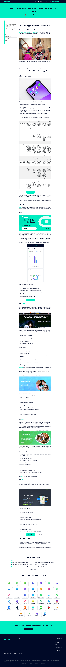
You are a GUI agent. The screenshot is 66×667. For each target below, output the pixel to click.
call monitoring (30, 449)
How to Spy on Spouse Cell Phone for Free (42, 560)
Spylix (20, 207)
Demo (46, 1)
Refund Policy (21, 653)
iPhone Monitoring (58, 640)
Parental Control (21, 640)
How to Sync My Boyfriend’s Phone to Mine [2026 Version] (22, 566)
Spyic (22, 419)
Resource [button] (41, 1)
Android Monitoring (58, 638)
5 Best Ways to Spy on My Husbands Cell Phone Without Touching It (22, 560)
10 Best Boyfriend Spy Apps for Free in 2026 (42, 566)
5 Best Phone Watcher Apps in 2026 (41, 564)
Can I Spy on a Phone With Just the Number (20, 562)
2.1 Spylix (7, 31)
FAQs (20, 638)
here (22, 362)
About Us (56, 644)
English (59, 650)
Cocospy (21, 367)
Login (50, 1)
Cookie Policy (15, 653)
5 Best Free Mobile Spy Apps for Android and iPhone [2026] (45, 562)
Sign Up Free (55, 1)
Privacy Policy (9, 653)
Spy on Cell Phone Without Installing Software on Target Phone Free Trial (22, 564)
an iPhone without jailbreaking (44, 368)
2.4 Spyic (7, 38)
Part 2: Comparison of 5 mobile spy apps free (10, 29)
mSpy (22, 479)
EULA (5, 653)
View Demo (41, 192)
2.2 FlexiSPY (8, 34)
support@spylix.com (58, 647)
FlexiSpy (23, 303)
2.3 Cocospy (8, 36)
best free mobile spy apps (34, 541)
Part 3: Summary (9, 42)
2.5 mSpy (8, 40)
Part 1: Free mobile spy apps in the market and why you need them (11, 25)
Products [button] (36, 1)
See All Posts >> (33, 569)
